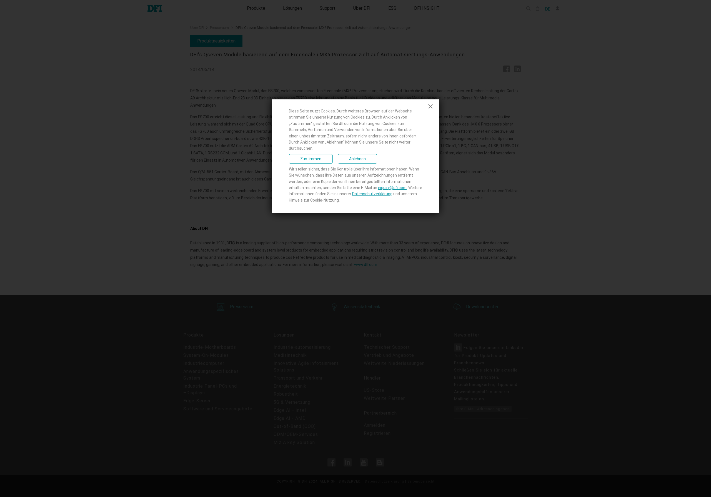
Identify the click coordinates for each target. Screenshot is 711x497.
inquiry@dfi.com (392, 187)
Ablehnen (357, 159)
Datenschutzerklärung (372, 194)
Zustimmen (310, 159)
